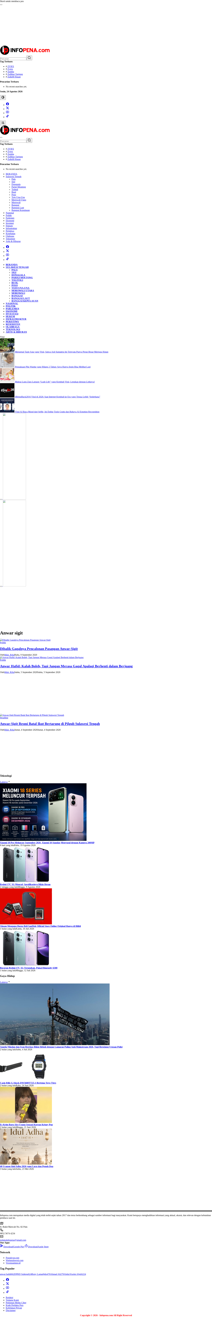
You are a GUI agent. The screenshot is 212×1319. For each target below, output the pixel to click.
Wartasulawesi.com (14, 1260)
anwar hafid (7, 1274)
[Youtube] (7, 113)
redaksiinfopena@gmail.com (13, 1240)
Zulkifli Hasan (14, 77)
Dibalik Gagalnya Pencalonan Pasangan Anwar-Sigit (39, 649)
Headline (4, 717)
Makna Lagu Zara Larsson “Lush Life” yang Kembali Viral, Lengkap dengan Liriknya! (55, 382)
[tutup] (1, 499)
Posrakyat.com (12, 1258)
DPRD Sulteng (23, 1274)
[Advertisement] (86, 25)
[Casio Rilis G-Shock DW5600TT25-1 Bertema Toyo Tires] (26, 1080)
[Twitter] (7, 109)
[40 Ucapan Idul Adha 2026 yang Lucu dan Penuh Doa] (26, 1164)
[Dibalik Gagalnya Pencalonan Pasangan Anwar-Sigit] (25, 640)
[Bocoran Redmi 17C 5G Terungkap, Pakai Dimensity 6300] (26, 965)
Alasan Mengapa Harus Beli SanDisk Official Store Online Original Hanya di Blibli (40, 926)
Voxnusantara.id (13, 1263)
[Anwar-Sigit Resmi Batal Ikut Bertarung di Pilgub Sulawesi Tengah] (32, 715)
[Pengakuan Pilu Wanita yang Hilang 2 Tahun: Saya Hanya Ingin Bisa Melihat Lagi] (7, 367)
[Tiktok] (7, 117)
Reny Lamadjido (41, 1274)
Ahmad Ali (57, 1274)
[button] (29, 58)
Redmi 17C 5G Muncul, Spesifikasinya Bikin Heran (25, 884)
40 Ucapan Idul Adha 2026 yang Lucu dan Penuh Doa (26, 1166)
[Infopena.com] (25, 54)
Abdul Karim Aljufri (75, 1274)
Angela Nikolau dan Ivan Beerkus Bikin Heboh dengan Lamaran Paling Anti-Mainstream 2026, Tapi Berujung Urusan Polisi (61, 1047)
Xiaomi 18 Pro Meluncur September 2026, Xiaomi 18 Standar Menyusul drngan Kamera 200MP (47, 842)
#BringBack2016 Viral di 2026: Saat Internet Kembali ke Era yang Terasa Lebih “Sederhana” (57, 397)
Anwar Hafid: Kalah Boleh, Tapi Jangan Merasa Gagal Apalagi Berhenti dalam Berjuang (66, 666)
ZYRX (10, 66)
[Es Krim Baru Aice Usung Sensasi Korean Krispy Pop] (26, 1122)
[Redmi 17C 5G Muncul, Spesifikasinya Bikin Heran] (26, 882)
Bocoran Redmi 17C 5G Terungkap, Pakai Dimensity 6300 (28, 968)
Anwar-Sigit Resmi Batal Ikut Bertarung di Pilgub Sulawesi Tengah (50, 724)
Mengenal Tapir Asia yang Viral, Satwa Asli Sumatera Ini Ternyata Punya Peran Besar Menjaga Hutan (61, 352)
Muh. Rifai (9, 655)
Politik (3, 642)
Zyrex (10, 69)
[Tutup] (1, 4)
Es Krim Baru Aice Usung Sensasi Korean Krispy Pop (26, 1124)
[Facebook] (7, 105)
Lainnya (3, 782)
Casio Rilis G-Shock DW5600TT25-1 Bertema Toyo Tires (28, 1083)
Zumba (10, 71)
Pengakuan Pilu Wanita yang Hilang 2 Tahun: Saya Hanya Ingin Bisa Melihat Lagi (53, 367)
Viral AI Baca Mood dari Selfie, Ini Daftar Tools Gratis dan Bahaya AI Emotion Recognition (57, 411)
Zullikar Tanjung (15, 74)
